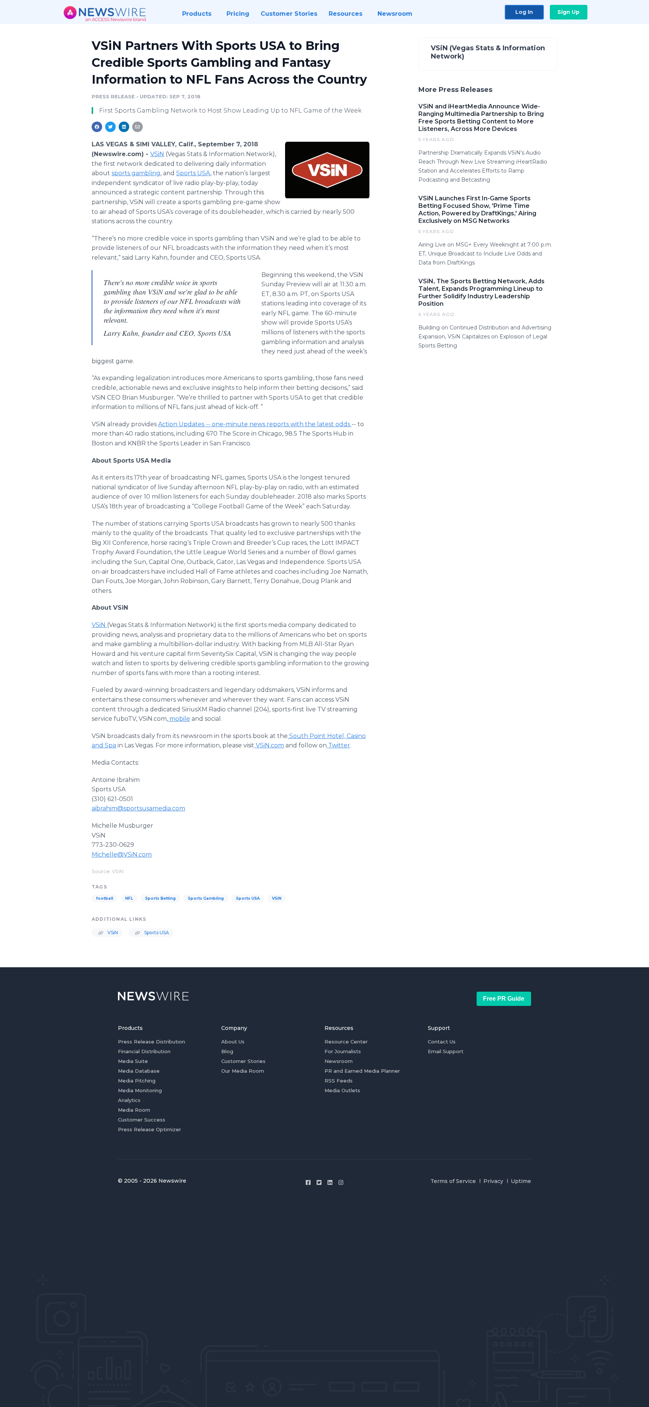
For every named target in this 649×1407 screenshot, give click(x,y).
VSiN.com (270, 745)
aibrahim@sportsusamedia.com (138, 808)
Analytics (129, 1100)
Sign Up (568, 12)
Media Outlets (342, 1090)
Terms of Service (453, 1181)
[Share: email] (137, 127)
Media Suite (133, 1061)
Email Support (445, 1051)
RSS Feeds (338, 1081)
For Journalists (342, 1051)
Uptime (521, 1181)
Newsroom (338, 1061)
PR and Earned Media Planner (362, 1071)
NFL (129, 898)
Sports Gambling (206, 898)
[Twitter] (319, 1182)
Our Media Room (242, 1071)
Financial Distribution (144, 1051)
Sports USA (193, 173)
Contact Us (442, 1042)
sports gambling (136, 173)
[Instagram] (340, 1182)
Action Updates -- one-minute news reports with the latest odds (255, 424)
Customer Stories (243, 1061)
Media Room (134, 1110)
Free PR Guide (503, 998)
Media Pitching (136, 1081)
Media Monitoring (140, 1090)
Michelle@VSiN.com (122, 854)
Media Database (139, 1071)
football (104, 898)
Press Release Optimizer (149, 1129)
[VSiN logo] (327, 170)
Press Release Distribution (151, 1042)
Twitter (338, 745)
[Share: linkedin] (124, 127)
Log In (524, 12)
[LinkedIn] (330, 1182)
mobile (179, 718)
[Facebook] (308, 1182)
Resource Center (346, 1042)
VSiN (157, 154)
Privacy (493, 1181)
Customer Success (141, 1120)
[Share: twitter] (110, 127)
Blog (227, 1051)
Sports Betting (160, 898)
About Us (233, 1042)
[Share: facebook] (97, 127)
